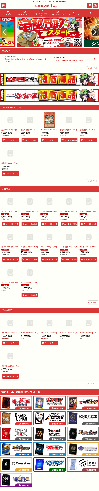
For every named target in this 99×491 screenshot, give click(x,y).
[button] (3, 5)
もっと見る (92, 68)
